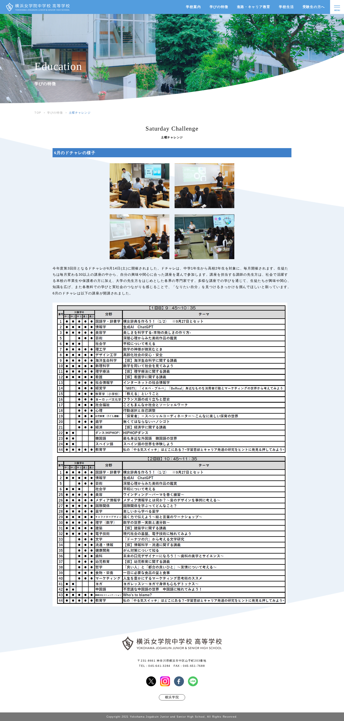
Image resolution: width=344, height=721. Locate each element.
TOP (37, 112)
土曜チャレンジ (80, 112)
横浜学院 (172, 697)
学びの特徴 (55, 112)
